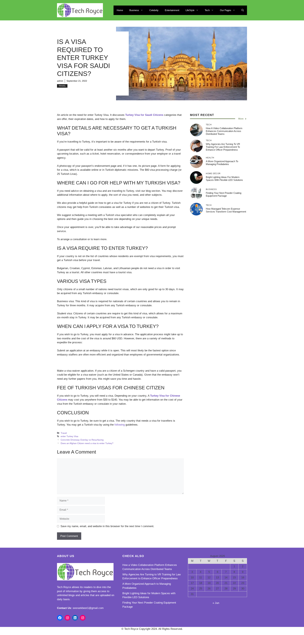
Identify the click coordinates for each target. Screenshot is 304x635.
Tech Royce (64, 587)
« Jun (216, 602)
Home (120, 10)
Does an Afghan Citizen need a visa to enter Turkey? (87, 443)
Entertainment (172, 10)
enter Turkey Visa (69, 436)
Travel (62, 86)
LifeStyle (190, 10)
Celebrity (153, 10)
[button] (242, 10)
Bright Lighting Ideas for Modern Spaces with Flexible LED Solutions (224, 178)
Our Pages (225, 10)
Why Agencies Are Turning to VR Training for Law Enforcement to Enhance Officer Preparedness (223, 147)
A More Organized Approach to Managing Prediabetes (222, 162)
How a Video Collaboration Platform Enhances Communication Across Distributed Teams (224, 131)
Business (134, 10)
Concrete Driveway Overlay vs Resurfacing (82, 440)
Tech (207, 10)
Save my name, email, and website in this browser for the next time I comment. (107, 526)
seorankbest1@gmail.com (88, 608)
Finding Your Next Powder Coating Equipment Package (223, 194)
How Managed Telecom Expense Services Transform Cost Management (226, 210)
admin (60, 81)
